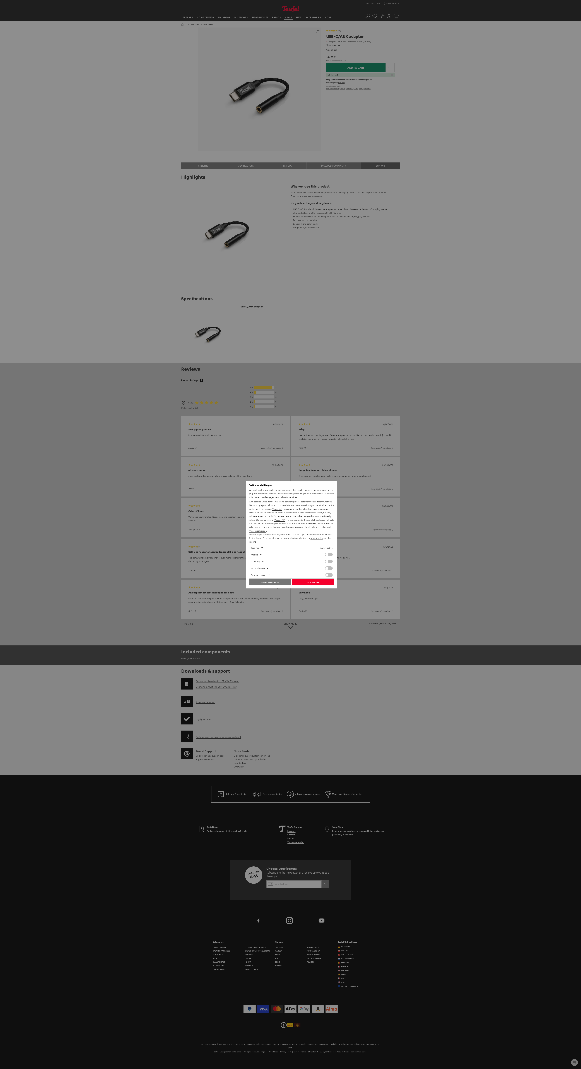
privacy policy (316, 538)
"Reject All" (277, 508)
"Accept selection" (257, 530)
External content (258, 575)
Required (255, 547)
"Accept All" (279, 519)
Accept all (313, 582)
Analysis (254, 554)
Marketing (255, 561)
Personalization (258, 568)
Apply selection (270, 582)
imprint (252, 541)
